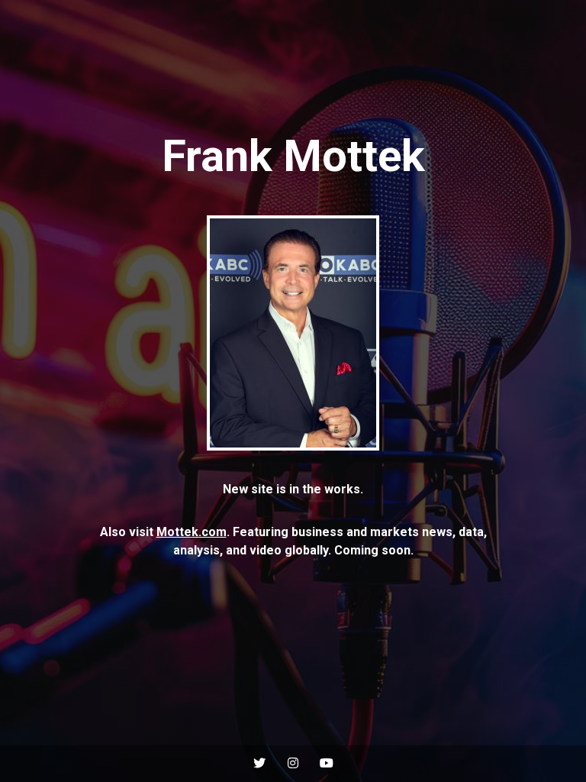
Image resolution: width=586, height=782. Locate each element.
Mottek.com (191, 532)
